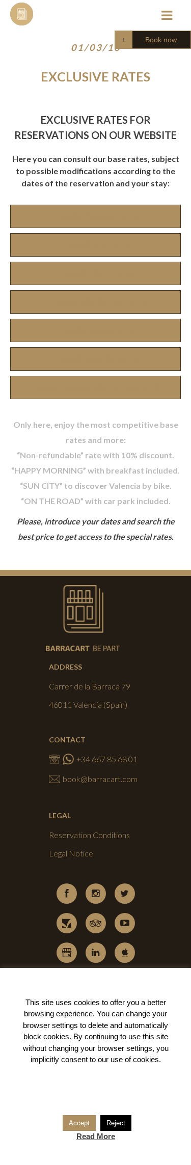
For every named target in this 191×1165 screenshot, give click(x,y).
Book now (161, 40)
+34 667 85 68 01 (107, 759)
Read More (95, 1136)
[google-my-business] (67, 952)
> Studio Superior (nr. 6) (96, 359)
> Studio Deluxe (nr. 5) (95, 330)
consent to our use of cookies (110, 1059)
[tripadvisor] (96, 923)
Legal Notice (71, 853)
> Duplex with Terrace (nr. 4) (95, 302)
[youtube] (125, 923)
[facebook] (67, 893)
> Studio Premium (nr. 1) (95, 216)
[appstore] (125, 952)
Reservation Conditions (89, 835)
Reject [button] (115, 1123)
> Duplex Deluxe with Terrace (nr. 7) (95, 387)
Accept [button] (79, 1123)
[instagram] (96, 893)
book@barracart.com (100, 779)
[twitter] (125, 893)
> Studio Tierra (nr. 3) (96, 273)
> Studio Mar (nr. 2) (95, 244)
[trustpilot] (67, 923)
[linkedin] (96, 952)
